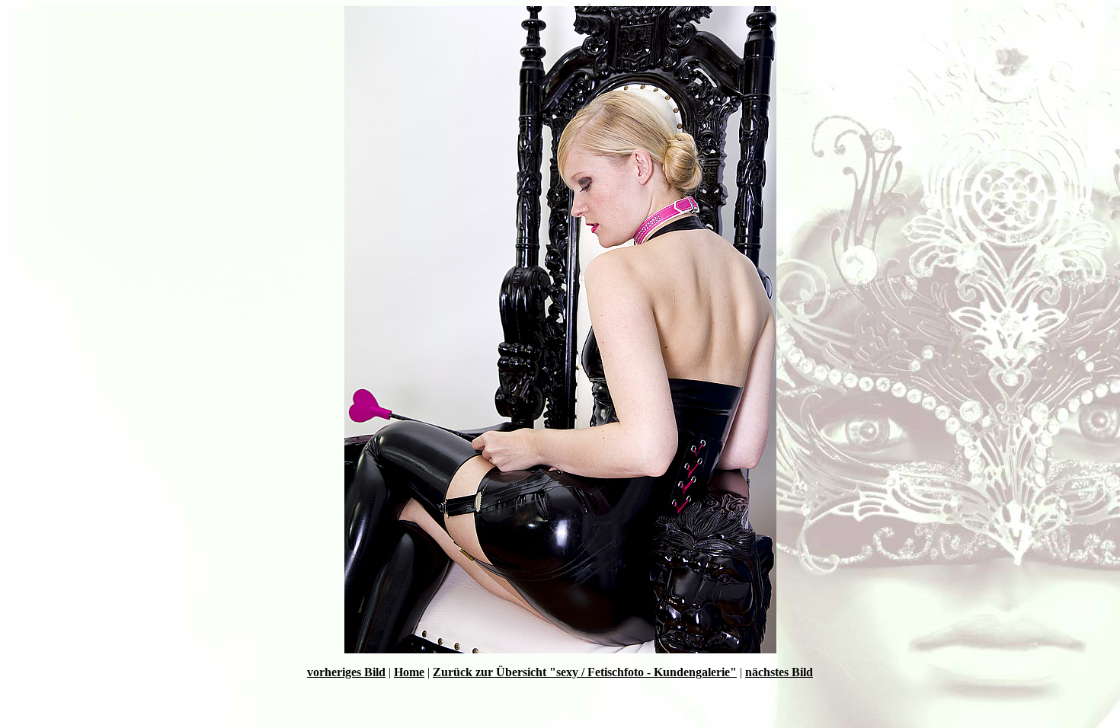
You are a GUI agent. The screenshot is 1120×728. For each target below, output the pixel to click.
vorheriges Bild (346, 672)
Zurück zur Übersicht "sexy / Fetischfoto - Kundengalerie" (585, 672)
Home (409, 672)
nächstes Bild (779, 672)
